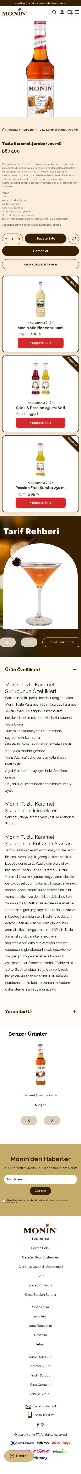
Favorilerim (40, 1316)
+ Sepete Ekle (41, 343)
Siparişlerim (40, 1307)
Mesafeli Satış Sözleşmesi (40, 1257)
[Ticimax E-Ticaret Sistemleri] (40, 1458)
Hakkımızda (40, 1239)
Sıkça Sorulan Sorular (40, 1295)
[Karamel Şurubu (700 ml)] (41, 1064)
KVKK (40, 1276)
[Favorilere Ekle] (74, 239)
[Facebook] (38, 1425)
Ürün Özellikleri (22, 669)
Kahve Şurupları (40, 1357)
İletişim (40, 1344)
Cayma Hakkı (40, 1248)
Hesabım (40, 1335)
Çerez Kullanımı (40, 1285)
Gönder (40, 1191)
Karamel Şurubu (40, 1366)
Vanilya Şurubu (40, 1394)
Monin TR (33, 1435)
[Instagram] (42, 1425)
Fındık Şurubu (40, 1375)
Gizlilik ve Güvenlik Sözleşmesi (40, 1267)
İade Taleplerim (40, 1326)
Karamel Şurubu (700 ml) (41, 1095)
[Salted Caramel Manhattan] (40, 586)
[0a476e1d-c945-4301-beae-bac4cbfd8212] (40, 1228)
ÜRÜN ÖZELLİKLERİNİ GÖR (40, 264)
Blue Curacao (40, 1385)
